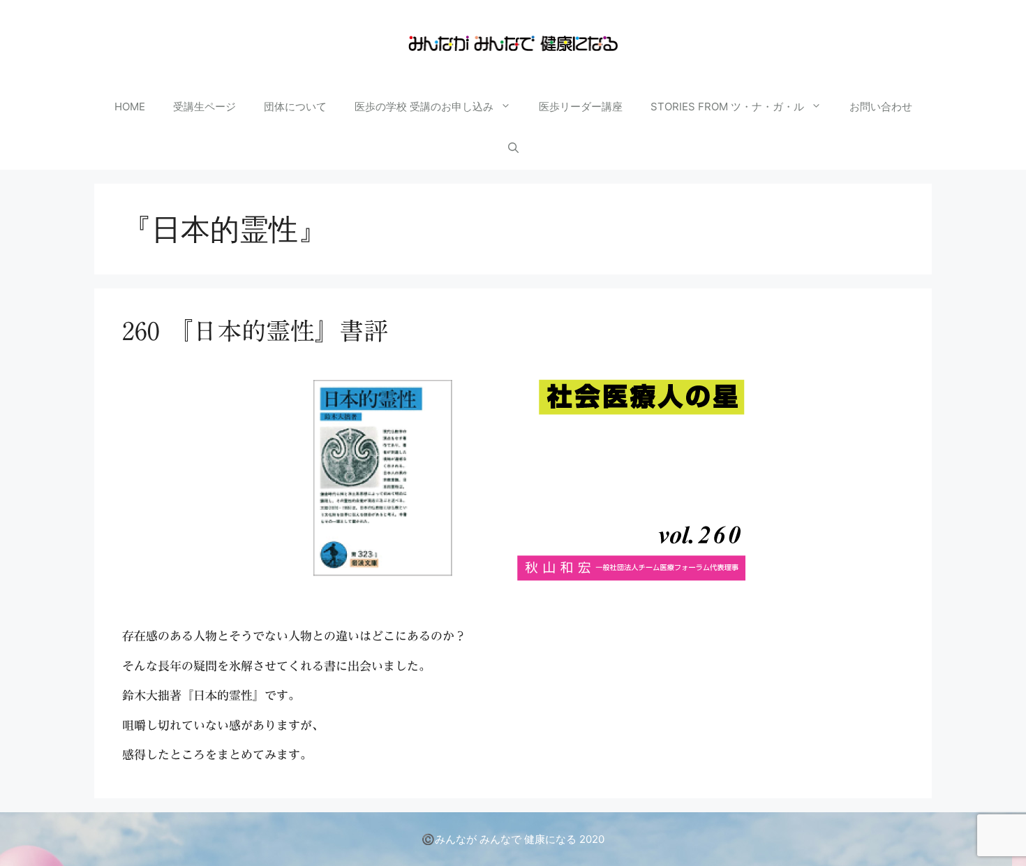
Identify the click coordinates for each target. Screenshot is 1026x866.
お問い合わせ (880, 106)
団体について (295, 106)
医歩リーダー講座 (581, 106)
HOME (129, 106)
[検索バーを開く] (513, 149)
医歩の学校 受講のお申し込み (424, 106)
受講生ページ (204, 106)
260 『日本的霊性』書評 (255, 330)
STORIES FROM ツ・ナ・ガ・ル (727, 106)
